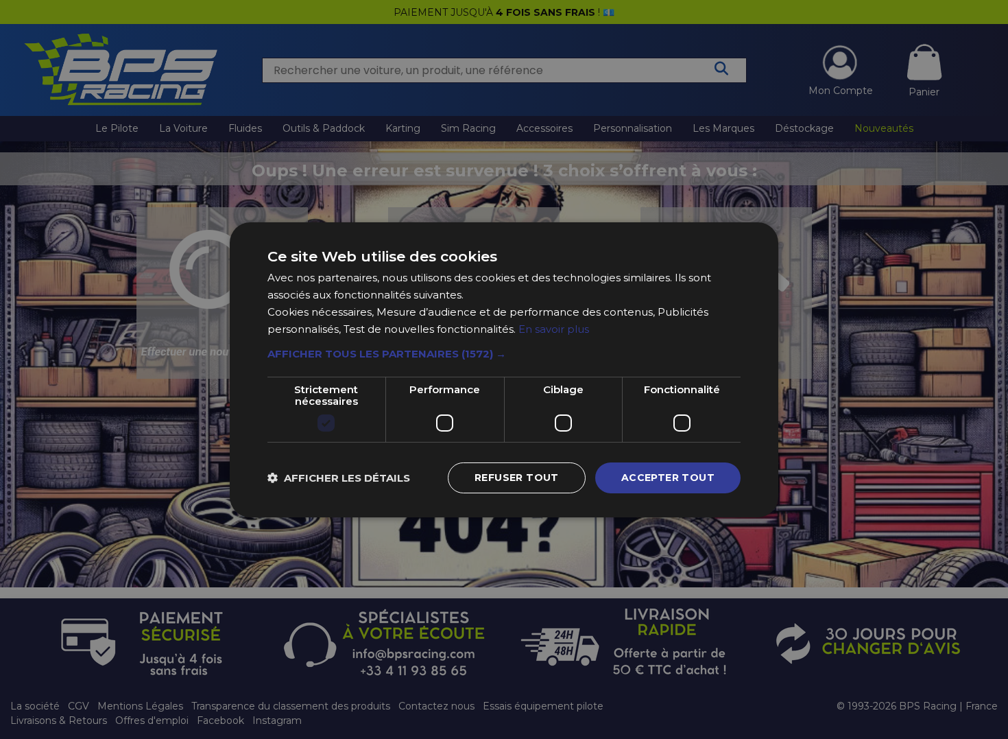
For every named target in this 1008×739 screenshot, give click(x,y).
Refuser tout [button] (517, 477)
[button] (504, 354)
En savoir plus (553, 328)
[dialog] (504, 369)
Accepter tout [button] (668, 477)
